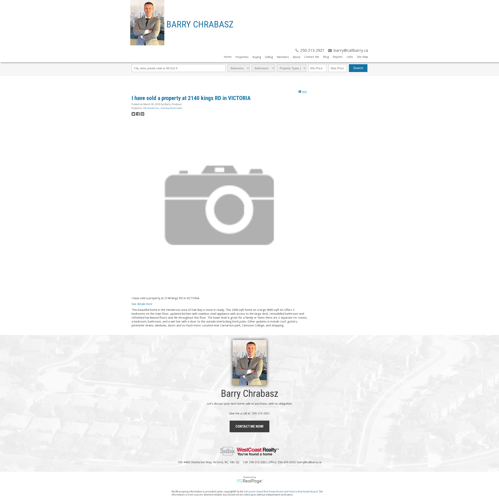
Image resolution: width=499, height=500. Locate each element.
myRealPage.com (249, 481)
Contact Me (311, 57)
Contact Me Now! (249, 426)
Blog (326, 57)
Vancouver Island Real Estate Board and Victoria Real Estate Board (281, 491)
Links (350, 57)
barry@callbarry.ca (309, 462)
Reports (338, 57)
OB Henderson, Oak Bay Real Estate (162, 108)
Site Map (362, 57)
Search (358, 68)
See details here (142, 304)
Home (228, 57)
